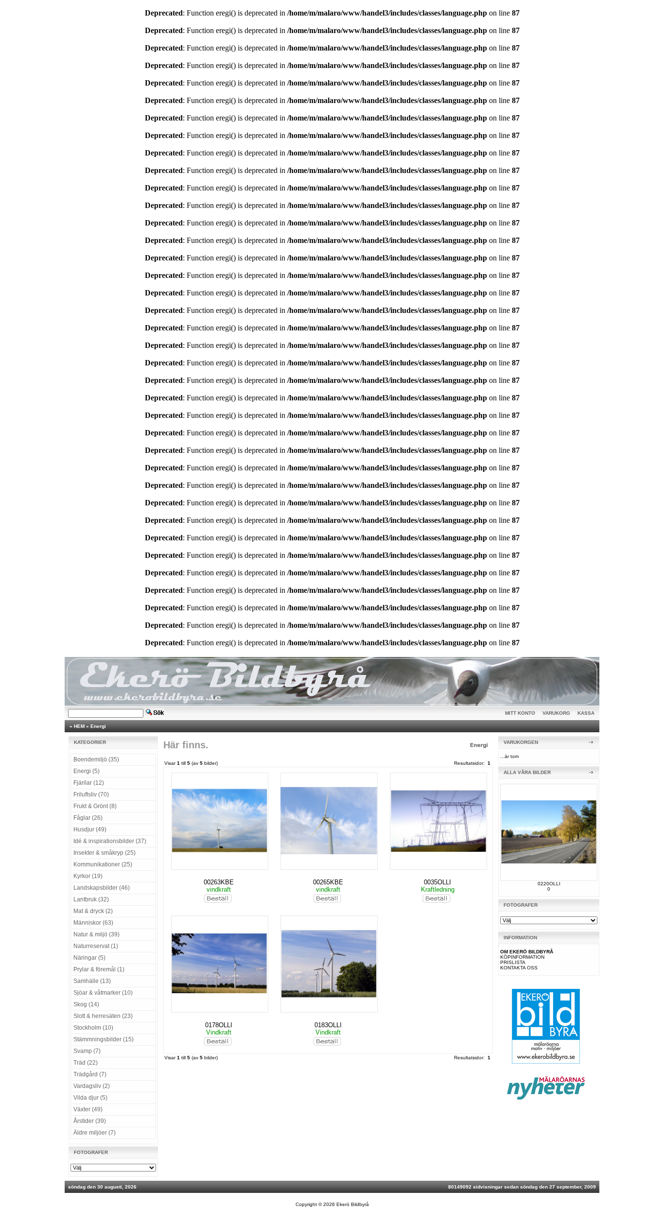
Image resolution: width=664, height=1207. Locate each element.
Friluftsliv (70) (91, 794)
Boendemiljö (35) (96, 759)
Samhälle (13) (92, 981)
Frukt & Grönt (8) (95, 806)
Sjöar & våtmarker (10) (103, 992)
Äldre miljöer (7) (94, 1132)
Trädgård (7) (89, 1074)
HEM (79, 726)
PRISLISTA (512, 962)
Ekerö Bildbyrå (352, 1204)
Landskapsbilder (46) (101, 887)
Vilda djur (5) (90, 1097)
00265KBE (328, 882)
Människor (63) (93, 922)
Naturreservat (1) (95, 946)
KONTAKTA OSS (519, 967)
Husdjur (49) (89, 829)
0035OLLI (437, 882)
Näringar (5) (89, 957)
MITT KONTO (520, 713)
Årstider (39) (89, 1121)
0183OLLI (328, 1025)
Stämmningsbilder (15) (103, 1039)
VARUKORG (556, 713)
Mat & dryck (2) (93, 911)
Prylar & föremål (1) (98, 969)
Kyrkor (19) (88, 876)
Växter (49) (88, 1109)
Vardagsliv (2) (91, 1086)
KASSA (585, 713)
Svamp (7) (87, 1051)
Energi (98, 726)
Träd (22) (85, 1062)
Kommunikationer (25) (102, 864)
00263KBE (219, 882)
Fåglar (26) (88, 817)
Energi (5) (86, 771)
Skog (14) (86, 1004)
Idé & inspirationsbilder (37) (109, 841)
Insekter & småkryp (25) (104, 852)
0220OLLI (549, 883)
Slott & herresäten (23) (103, 1016)
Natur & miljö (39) (96, 934)
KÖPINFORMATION (522, 957)
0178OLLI (218, 1025)
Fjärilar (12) (88, 782)
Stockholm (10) (93, 1027)
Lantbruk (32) (91, 899)
